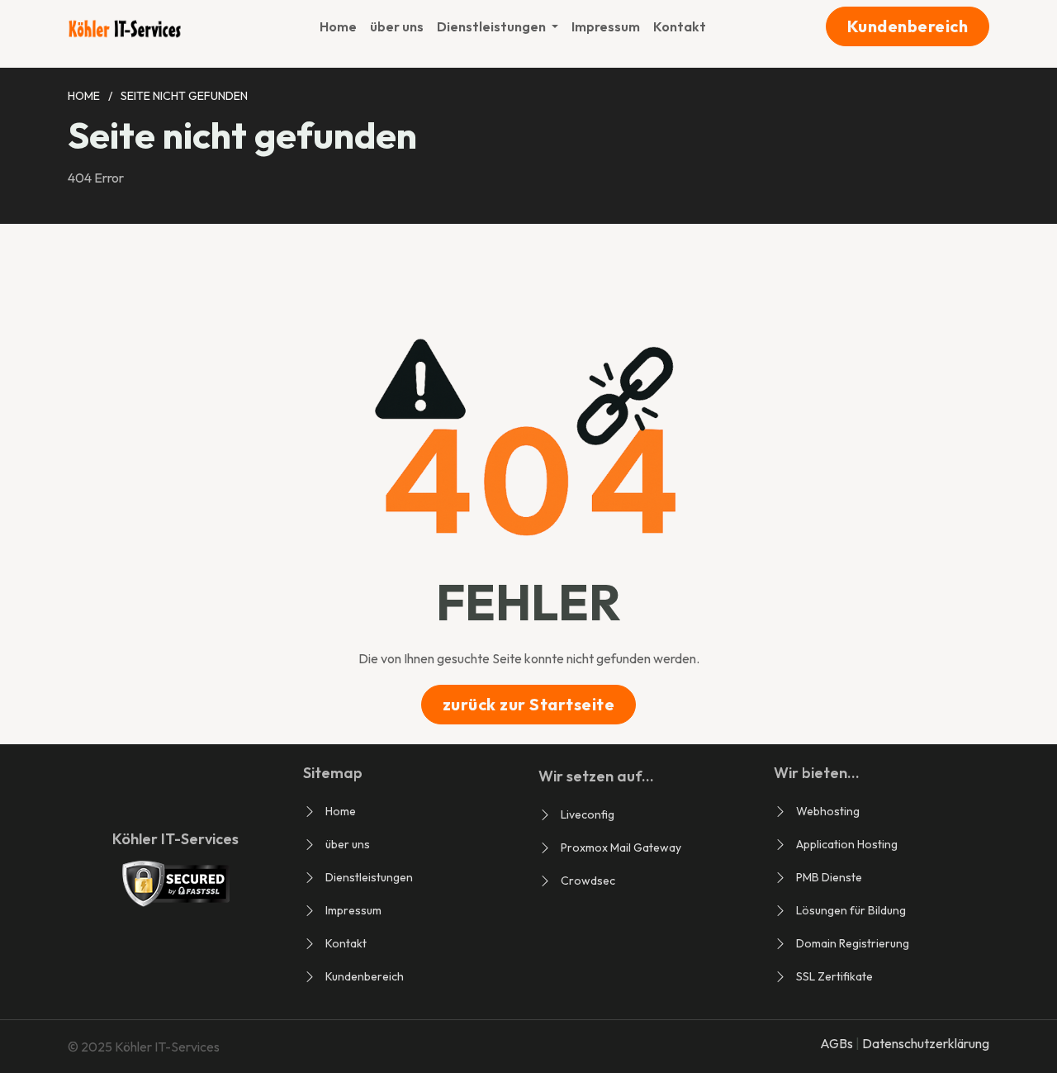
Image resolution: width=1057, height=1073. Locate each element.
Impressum (605, 26)
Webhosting (828, 811)
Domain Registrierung (852, 943)
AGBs (838, 1043)
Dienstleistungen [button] (492, 26)
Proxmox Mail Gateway (621, 847)
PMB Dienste (829, 877)
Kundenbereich (908, 26)
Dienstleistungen (369, 877)
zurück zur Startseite (529, 704)
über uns (397, 26)
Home (338, 26)
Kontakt (679, 26)
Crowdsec (588, 880)
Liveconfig (587, 814)
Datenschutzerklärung (925, 1043)
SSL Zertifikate (834, 976)
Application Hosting (847, 844)
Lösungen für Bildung (851, 910)
